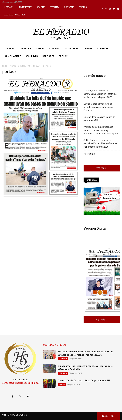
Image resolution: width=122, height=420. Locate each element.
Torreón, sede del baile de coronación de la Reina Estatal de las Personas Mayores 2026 (100, 94)
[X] (110, 9)
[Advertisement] (40, 221)
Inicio (4, 65)
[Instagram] (106, 9)
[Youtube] (118, 9)
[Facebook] (102, 9)
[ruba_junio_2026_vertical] (102, 214)
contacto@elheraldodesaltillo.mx (20, 382)
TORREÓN (63, 359)
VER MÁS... (101, 168)
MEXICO (62, 384)
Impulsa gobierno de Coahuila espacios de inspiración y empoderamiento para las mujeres (101, 130)
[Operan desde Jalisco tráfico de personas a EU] (49, 383)
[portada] (40, 197)
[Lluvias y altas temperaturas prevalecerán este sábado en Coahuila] (49, 368)
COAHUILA (63, 373)
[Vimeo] (114, 9)
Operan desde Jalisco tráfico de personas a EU (99, 119)
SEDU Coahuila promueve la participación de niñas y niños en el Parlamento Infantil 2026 (101, 143)
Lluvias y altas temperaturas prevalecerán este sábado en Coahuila (98, 107)
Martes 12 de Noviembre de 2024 (25, 65)
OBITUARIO (89, 154)
